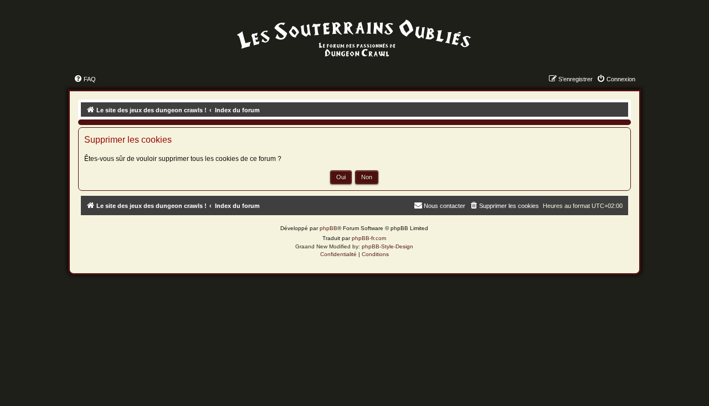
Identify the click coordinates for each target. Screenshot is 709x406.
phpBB (328, 228)
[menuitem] (85, 79)
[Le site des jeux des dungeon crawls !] (354, 39)
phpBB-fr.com (369, 238)
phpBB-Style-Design (387, 246)
